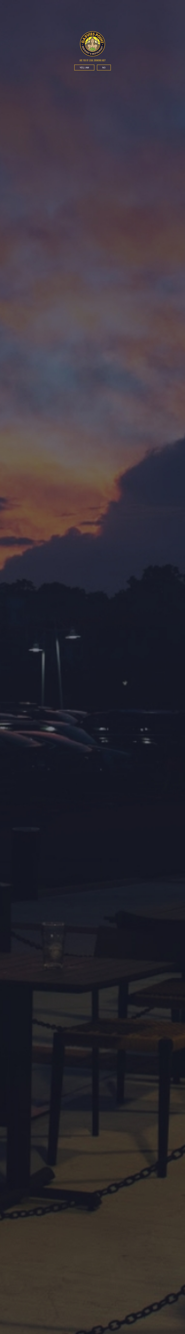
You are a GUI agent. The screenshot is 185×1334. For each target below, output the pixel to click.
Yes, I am (81, 68)
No (101, 68)
